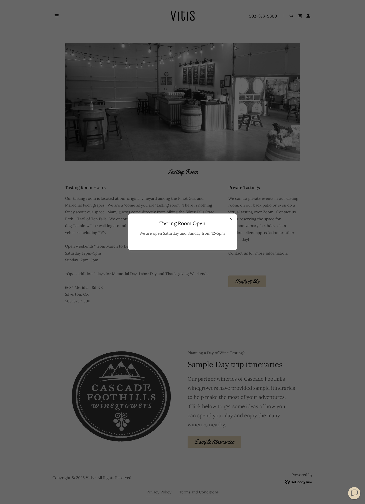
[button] (354, 493)
